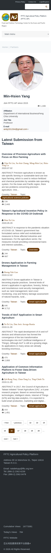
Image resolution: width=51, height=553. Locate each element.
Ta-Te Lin (8, 324)
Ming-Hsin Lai (36, 163)
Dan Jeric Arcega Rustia (24, 324)
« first (6, 423)
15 (5, 431)
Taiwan (13, 194)
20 (39, 431)
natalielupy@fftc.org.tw (21, 468)
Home (5, 47)
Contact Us (32, 2)
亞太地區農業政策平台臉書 (17, 543)
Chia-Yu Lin (9, 163)
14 (44, 423)
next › (6, 439)
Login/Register (44, 2)
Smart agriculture (37, 302)
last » (15, 439)
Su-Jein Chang (22, 163)
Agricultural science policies (15, 198)
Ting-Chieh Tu (38, 379)
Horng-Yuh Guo (11, 272)
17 (18, 431)
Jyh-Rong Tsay (10, 379)
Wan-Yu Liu (9, 220)
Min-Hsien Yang (17, 96)
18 (25, 431)
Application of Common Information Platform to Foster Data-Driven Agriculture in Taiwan (22, 370)
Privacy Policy (20, 2)
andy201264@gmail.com (16, 129)
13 (37, 423)
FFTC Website (10, 538)
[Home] (10, 17)
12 (30, 423)
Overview (33, 250)
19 (32, 431)
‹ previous (17, 423)
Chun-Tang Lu (24, 379)
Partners (14, 47)
